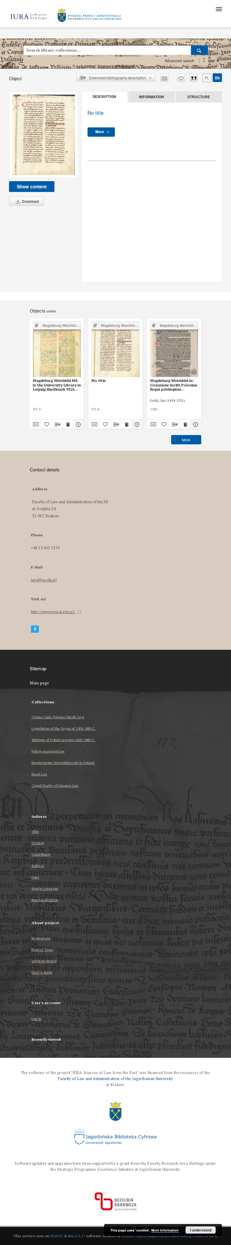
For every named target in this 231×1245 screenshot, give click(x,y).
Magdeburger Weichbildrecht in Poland (63, 762)
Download (30, 201)
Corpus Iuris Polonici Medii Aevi (58, 717)
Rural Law (39, 774)
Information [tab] (151, 96)
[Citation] (194, 78)
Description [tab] (104, 97)
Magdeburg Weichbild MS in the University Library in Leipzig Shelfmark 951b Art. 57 (57, 384)
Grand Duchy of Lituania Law (55, 785)
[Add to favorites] (181, 78)
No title (98, 380)
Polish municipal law (48, 751)
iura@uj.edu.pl (44, 580)
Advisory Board (44, 961)
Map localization (45, 900)
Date (35, 877)
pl (207, 77)
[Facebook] (35, 629)
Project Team (42, 949)
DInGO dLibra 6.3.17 (68, 1236)
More (186, 439)
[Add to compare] (164, 78)
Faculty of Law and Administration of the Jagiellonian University (115, 1078)
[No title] (43, 135)
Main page (39, 683)
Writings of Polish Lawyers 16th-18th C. (63, 740)
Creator (38, 843)
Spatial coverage (45, 888)
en (217, 77)
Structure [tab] (198, 96)
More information (165, 1230)
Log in (36, 1019)
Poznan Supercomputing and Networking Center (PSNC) (169, 1236)
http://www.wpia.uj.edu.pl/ (53, 611)
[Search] (199, 50)
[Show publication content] (68, 424)
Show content (32, 186)
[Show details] (77, 424)
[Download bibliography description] (56, 424)
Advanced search (179, 60)
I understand (200, 1230)
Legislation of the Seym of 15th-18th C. (64, 728)
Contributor (41, 854)
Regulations (41, 938)
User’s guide (42, 972)
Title (35, 831)
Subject (38, 865)
